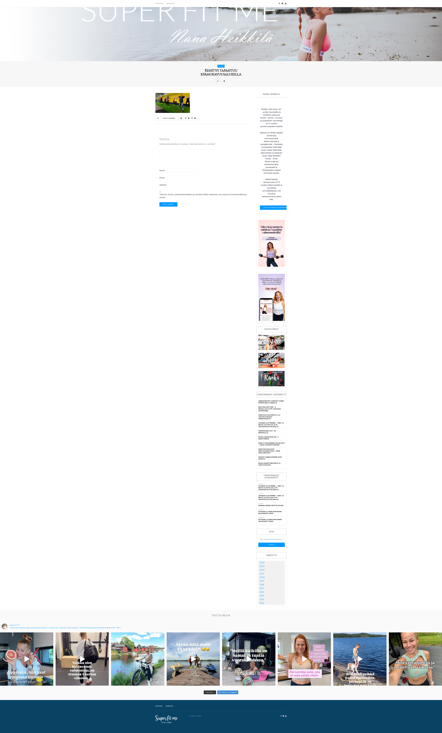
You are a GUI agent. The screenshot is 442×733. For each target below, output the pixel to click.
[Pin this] (244, 81)
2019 (261, 581)
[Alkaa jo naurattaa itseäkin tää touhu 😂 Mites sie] (193, 659)
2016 (261, 592)
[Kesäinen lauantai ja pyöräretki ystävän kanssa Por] (137, 659)
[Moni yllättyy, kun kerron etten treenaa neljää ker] (82, 659)
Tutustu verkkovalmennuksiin (275, 207)
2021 (261, 573)
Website (162, 185)
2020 (262, 577)
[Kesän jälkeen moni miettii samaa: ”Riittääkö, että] (360, 659)
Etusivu (159, 3)
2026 (262, 562)
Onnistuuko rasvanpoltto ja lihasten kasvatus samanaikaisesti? (269, 416)
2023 (262, 566)
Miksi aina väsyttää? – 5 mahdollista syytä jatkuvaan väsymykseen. (269, 409)
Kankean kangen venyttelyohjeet (271, 505)
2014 (261, 599)
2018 (261, 584)
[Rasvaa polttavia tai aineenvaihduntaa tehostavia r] (26, 659)
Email (161, 178)
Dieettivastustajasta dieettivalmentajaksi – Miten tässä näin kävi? (269, 451)
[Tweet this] (234, 81)
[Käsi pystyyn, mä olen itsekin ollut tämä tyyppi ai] (304, 659)
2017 (261, 588)
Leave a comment (169, 118)
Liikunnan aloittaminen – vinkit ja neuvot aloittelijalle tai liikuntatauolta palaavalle (271, 424)
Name (162, 170)
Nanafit (171, 3)
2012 (261, 603)
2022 (262, 569)
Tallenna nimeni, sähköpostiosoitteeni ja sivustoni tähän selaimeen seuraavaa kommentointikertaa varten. (203, 195)
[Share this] (229, 81)
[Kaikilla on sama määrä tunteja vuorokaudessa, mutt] (248, 659)
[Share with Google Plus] (239, 81)
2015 (261, 595)
